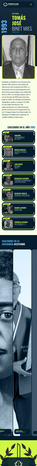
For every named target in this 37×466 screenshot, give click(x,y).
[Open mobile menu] (31, 4)
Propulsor (7, 146)
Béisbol (6, 161)
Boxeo (6, 132)
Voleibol (6, 204)
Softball (6, 189)
